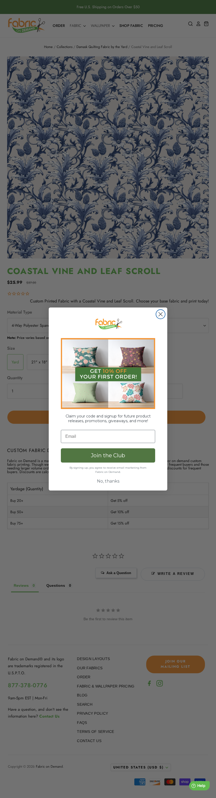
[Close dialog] (160, 314)
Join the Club (108, 455)
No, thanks (108, 481)
